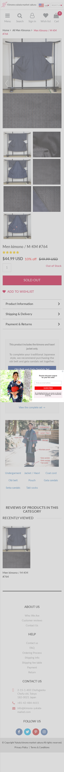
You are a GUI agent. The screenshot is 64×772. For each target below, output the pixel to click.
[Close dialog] (62, 371)
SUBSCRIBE (48, 388)
